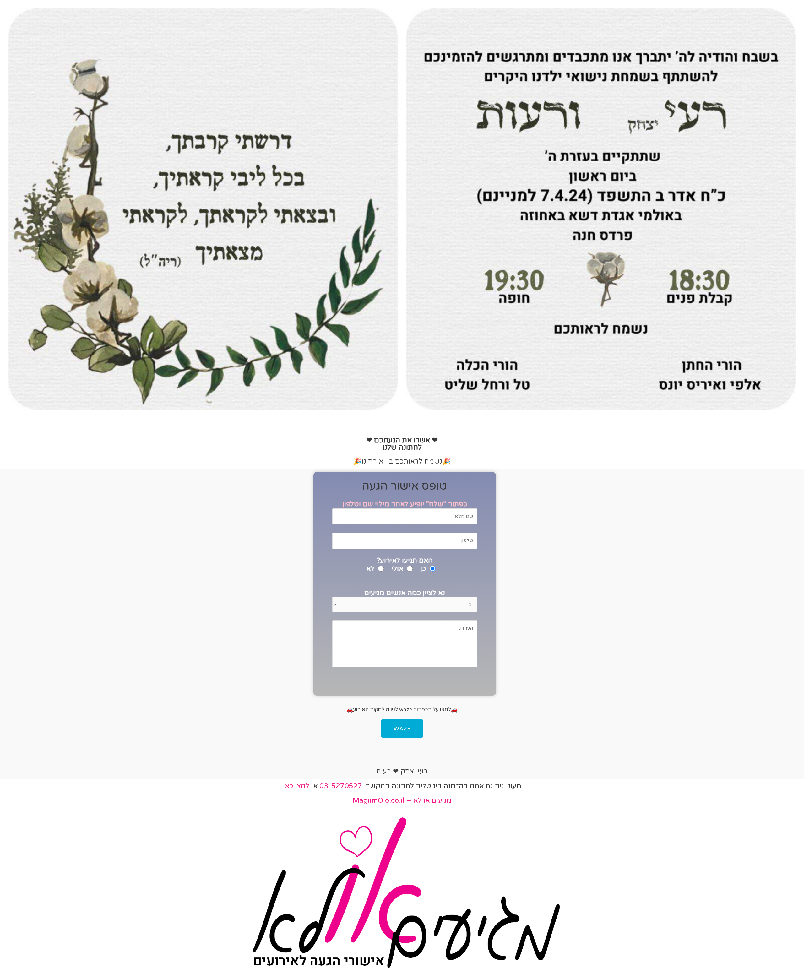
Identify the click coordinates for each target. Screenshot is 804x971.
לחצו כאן (296, 786)
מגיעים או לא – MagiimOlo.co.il (402, 800)
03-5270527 (340, 786)
